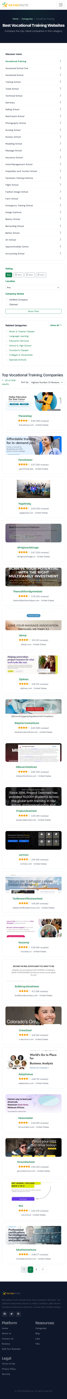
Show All (54, 325)
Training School (13, 82)
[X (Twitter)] (11, 1314)
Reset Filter (33, 311)
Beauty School (12, 219)
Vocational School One (16, 68)
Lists (37, 1338)
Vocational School (14, 75)
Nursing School (12, 130)
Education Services (19, 340)
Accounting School (14, 253)
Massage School (13, 150)
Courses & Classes (18, 350)
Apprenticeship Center (17, 246)
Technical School (13, 95)
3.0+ (19, 274)
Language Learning (19, 336)
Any (9, 274)
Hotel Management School (18, 164)
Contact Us (7, 1338)
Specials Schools (17, 359)
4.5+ (42, 274)
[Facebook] (4, 1314)
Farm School (11, 198)
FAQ (37, 1343)
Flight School (11, 184)
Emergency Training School (19, 205)
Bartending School (14, 226)
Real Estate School (14, 116)
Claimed (13, 304)
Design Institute (13, 212)
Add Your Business (11, 1348)
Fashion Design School (16, 191)
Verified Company (18, 299)
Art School (10, 239)
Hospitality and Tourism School (21, 171)
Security (6, 1374)
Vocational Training (15, 61)
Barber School (12, 233)
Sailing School (12, 109)
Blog (37, 1333)
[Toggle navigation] (60, 5)
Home (15, 19)
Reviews (6, 1343)
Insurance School (14, 157)
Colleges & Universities (21, 355)
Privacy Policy (9, 1368)
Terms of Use (8, 1363)
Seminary (10, 102)
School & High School (20, 345)
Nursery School (13, 136)
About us (6, 1333)
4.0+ (30, 274)
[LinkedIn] (18, 1314)
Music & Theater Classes (21, 331)
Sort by (25, 382)
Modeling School (13, 143)
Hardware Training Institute (19, 178)
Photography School (15, 123)
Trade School (12, 88)
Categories (27, 19)
